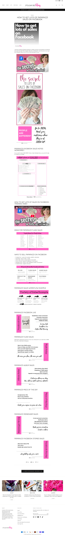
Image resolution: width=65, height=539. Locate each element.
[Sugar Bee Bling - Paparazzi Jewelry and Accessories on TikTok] (42, 517)
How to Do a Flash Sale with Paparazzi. (21, 341)
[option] (32, 9)
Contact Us (19, 520)
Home (3, 5)
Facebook (32, 15)
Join (20, 5)
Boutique (16, 5)
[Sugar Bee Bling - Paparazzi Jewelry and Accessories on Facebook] (35, 517)
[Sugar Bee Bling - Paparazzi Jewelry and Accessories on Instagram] (33, 517)
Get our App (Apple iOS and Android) (24, 522)
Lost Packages (20, 518)
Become (32, 498)
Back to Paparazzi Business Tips (33, 471)
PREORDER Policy (20, 515)
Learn (53, 498)
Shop (7, 5)
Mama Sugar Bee (20, 523)
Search (19, 510)
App (11, 5)
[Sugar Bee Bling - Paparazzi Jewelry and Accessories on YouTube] (38, 517)
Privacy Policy (20, 512)
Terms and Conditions (21, 513)
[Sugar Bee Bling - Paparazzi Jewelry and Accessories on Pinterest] (40, 517)
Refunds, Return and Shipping (22, 517)
